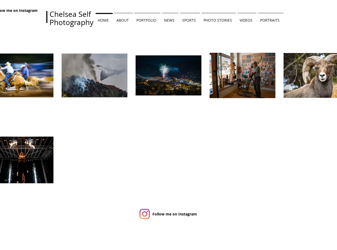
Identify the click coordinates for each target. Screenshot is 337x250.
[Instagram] (145, 214)
